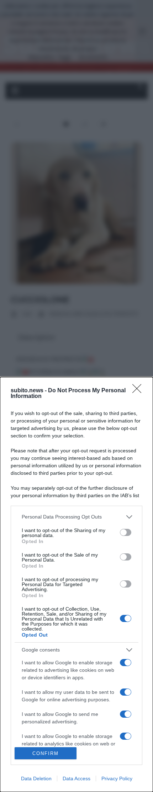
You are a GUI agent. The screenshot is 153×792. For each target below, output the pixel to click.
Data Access (76, 778)
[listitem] (76, 517)
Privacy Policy (116, 778)
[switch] (125, 532)
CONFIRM (45, 753)
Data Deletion (36, 778)
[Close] (139, 391)
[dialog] (76, 584)
